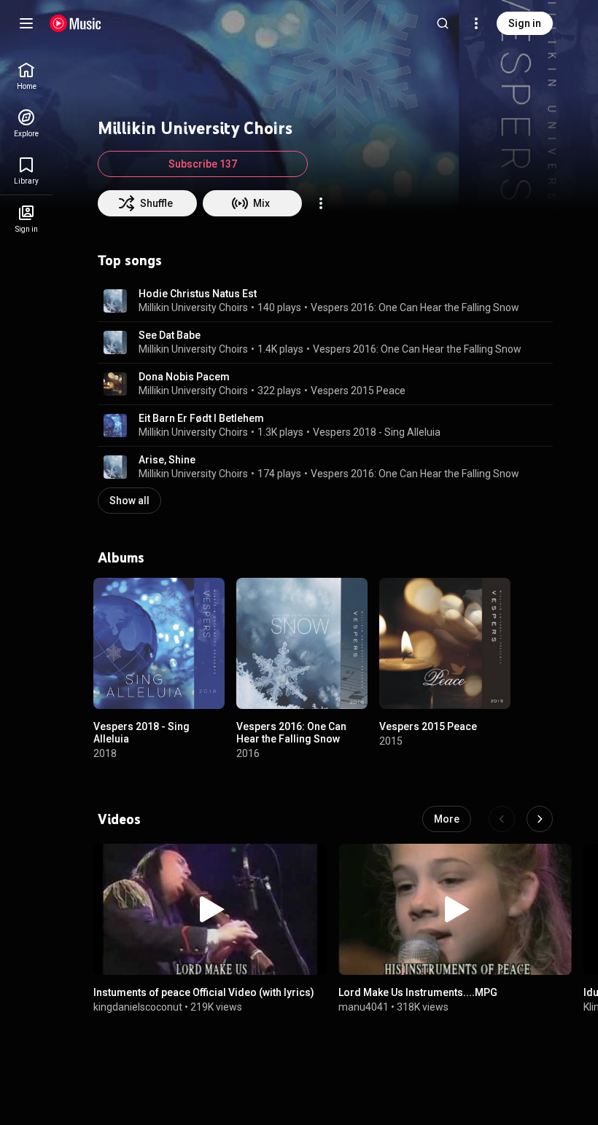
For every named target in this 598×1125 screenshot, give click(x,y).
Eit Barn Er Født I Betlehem (201, 418)
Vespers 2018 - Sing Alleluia (376, 432)
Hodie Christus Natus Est (198, 293)
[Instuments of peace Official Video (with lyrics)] (210, 909)
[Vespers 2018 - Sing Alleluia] (159, 643)
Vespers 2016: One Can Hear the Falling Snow (415, 307)
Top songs (130, 260)
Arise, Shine (167, 460)
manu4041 (363, 1007)
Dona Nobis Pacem (184, 377)
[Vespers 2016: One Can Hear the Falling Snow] (302, 643)
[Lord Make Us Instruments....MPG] (455, 909)
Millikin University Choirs (193, 307)
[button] (115, 301)
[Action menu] (321, 203)
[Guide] (26, 23)
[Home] (75, 23)
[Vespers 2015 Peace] (444, 643)
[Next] (539, 819)
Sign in (524, 23)
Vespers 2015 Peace (358, 390)
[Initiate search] (442, 23)
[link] (26, 76)
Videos (119, 819)
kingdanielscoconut (137, 1007)
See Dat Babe (170, 335)
